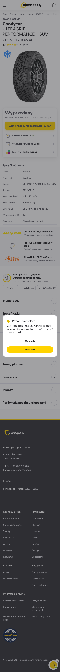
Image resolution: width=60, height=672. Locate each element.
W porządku (30, 349)
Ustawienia (30, 341)
